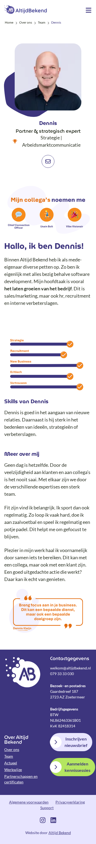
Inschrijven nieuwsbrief (76, 742)
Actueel (10, 763)
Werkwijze (13, 769)
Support (47, 807)
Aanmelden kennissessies (77, 767)
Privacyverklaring (70, 802)
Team (8, 756)
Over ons (11, 749)
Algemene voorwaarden (29, 802)
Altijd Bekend (25, 9)
